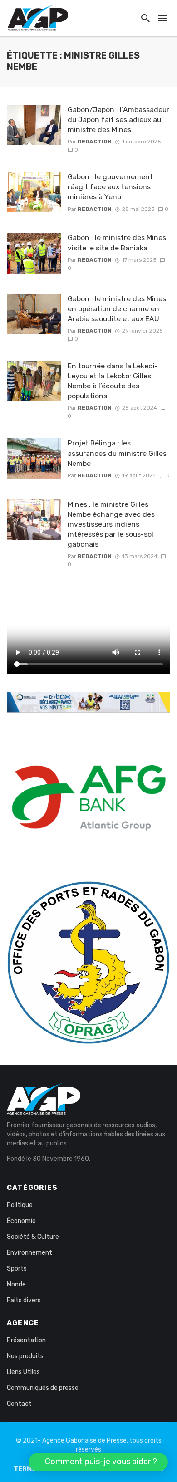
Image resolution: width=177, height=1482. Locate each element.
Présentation (26, 1340)
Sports (17, 1268)
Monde (16, 1284)
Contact (19, 1404)
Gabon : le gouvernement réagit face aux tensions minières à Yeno (110, 186)
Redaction (95, 141)
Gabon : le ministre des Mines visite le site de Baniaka (117, 242)
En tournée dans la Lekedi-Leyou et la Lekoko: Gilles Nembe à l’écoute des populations (113, 381)
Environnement (29, 1253)
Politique (20, 1205)
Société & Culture (33, 1237)
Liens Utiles (23, 1372)
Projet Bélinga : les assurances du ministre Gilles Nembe (117, 453)
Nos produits (25, 1356)
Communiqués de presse (43, 1388)
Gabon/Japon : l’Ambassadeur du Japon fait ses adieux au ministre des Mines (118, 119)
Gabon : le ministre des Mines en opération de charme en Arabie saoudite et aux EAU (117, 308)
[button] (98, 1462)
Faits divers (24, 1300)
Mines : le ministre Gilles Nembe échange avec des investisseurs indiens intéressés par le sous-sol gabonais (111, 524)
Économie (21, 1221)
